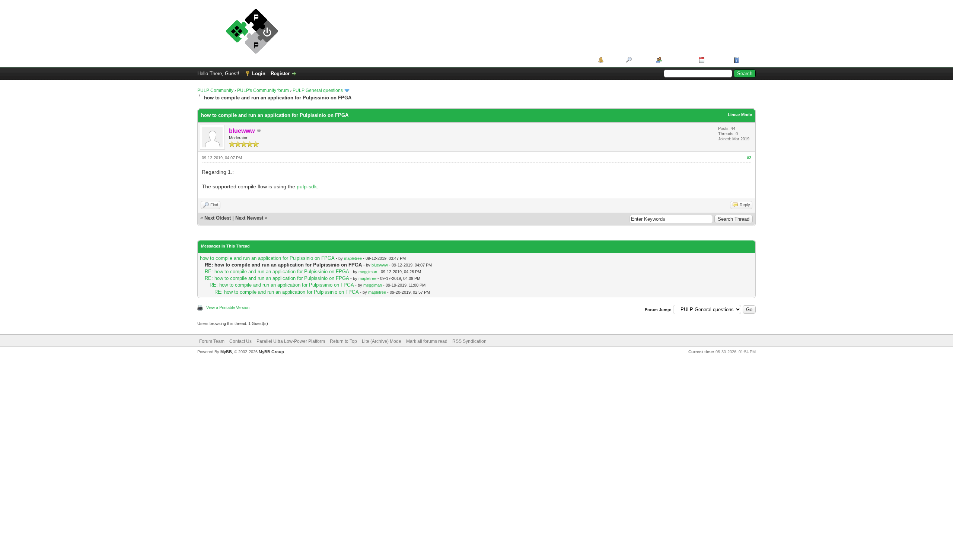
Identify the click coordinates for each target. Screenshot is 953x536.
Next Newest (249, 218)
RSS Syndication (469, 341)
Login (258, 73)
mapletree (353, 258)
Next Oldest (217, 218)
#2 (749, 158)
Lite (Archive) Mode (381, 341)
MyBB (226, 352)
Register (280, 73)
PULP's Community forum (263, 90)
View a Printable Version (227, 307)
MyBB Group (271, 352)
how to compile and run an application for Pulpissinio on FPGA (267, 258)
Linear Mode (740, 114)
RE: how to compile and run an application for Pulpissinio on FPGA (277, 271)
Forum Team (211, 341)
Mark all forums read (426, 341)
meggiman (367, 271)
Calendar (716, 60)
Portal (612, 60)
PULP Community (215, 90)
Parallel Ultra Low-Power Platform (290, 341)
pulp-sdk (307, 186)
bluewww (380, 265)
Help (746, 60)
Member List (677, 60)
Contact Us (240, 341)
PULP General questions (318, 90)
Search (641, 60)
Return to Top (343, 341)
